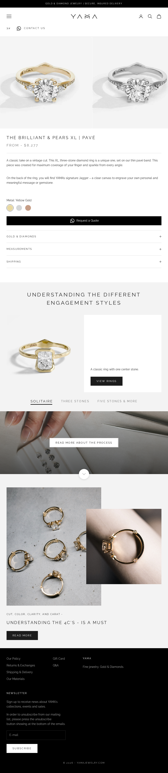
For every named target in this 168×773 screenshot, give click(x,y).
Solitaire (42, 401)
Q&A (56, 665)
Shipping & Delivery (20, 672)
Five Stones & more (117, 401)
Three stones (75, 401)
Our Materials (16, 679)
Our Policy (13, 658)
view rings (106, 381)
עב (9, 28)
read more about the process (84, 442)
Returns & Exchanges (21, 665)
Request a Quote (87, 220)
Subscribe (22, 748)
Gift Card (59, 658)
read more (22, 635)
